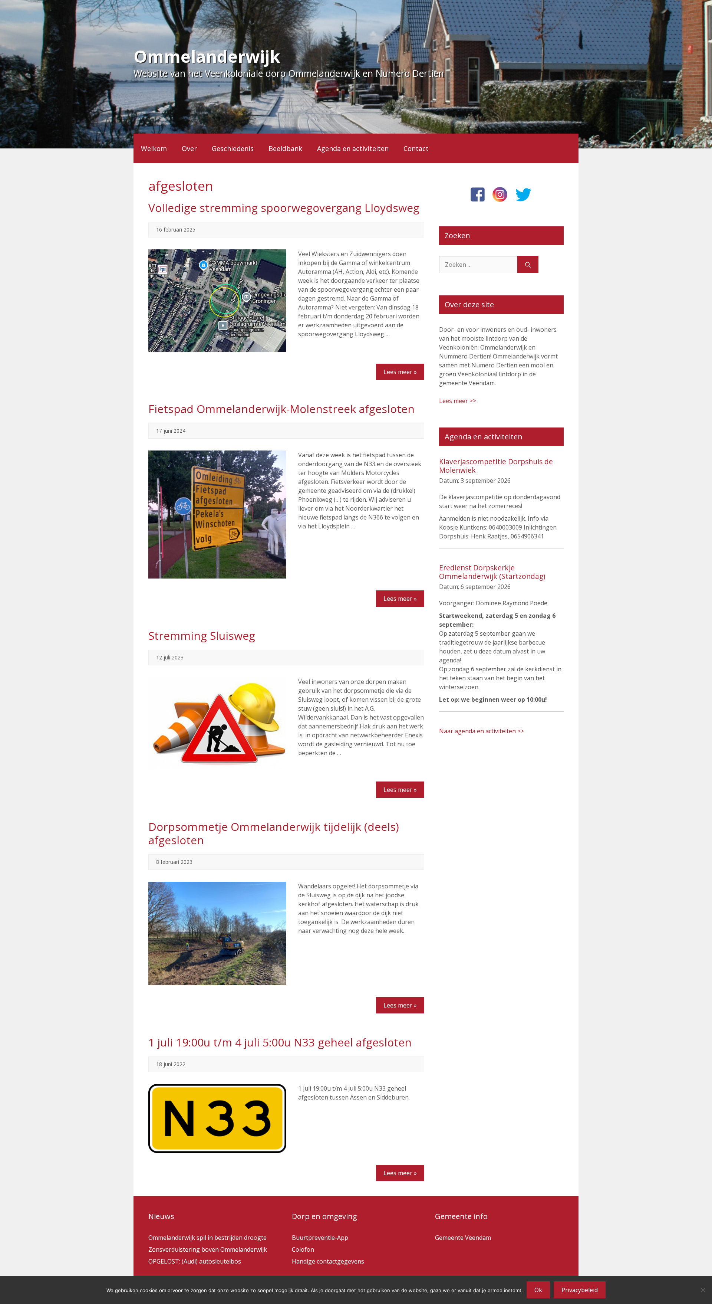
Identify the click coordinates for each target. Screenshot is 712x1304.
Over (189, 148)
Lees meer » (400, 372)
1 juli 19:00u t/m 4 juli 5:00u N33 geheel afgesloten (280, 1042)
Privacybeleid (579, 1290)
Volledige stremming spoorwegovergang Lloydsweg (283, 207)
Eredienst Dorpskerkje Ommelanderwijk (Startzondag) (492, 572)
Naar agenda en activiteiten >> (481, 731)
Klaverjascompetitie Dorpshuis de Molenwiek (496, 465)
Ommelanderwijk (207, 56)
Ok (538, 1290)
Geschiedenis (233, 148)
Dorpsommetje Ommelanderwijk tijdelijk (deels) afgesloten (273, 833)
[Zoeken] (527, 264)
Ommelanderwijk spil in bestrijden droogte (207, 1237)
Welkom (154, 148)
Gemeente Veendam (463, 1237)
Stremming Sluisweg (201, 635)
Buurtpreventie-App (320, 1237)
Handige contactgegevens (328, 1261)
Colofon (303, 1249)
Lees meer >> (457, 401)
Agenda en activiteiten (353, 148)
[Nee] (702, 1290)
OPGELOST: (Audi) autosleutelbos (194, 1261)
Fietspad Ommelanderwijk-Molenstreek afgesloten (281, 408)
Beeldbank (285, 148)
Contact (416, 148)
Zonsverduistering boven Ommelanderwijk (207, 1249)
